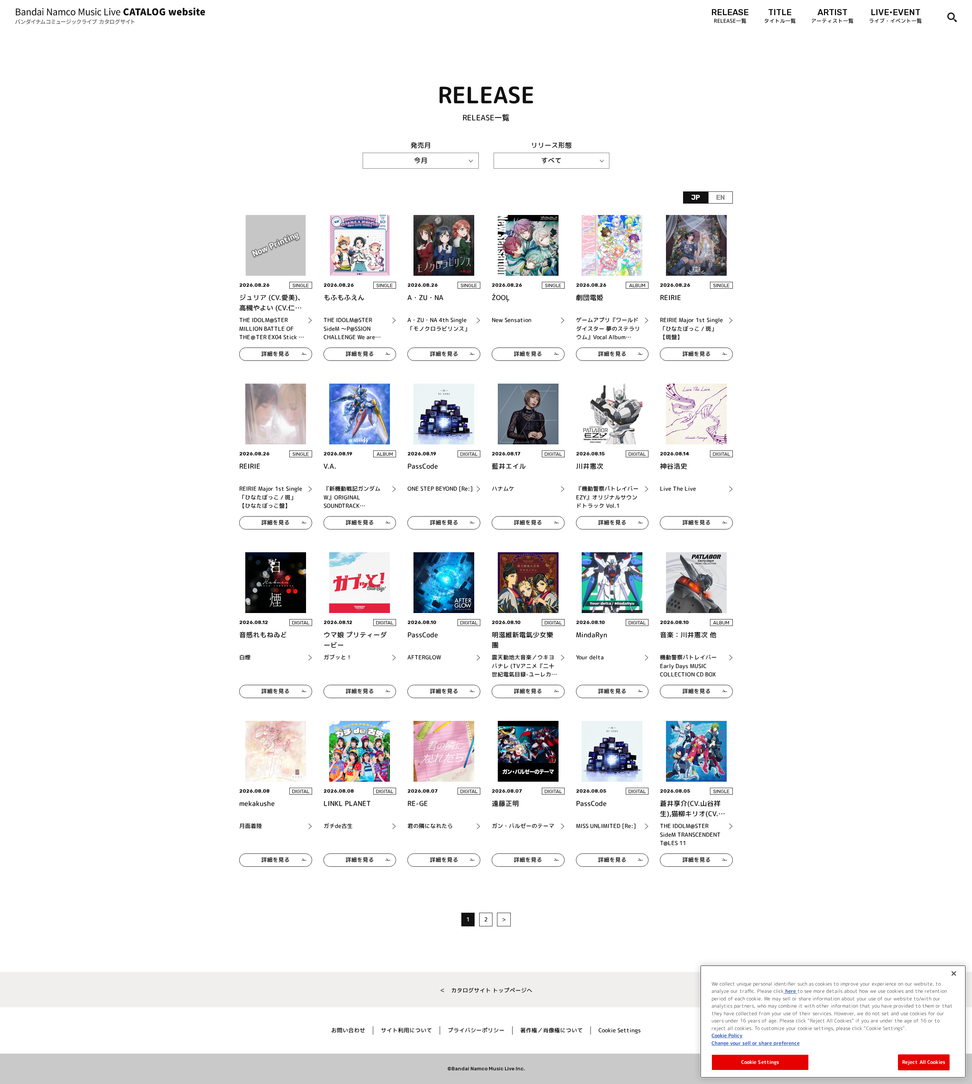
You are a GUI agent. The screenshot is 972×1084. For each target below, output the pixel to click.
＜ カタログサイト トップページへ (486, 990)
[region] (833, 1021)
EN (720, 197)
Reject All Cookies (923, 1062)
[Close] (953, 973)
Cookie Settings (760, 1062)
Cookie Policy (727, 1035)
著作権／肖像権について (551, 1030)
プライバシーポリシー (476, 1030)
